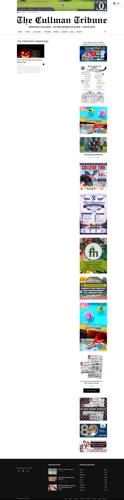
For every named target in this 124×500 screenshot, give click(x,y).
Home (18, 38)
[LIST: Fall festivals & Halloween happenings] (30, 51)
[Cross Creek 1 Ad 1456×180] (62, 5)
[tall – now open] (93, 327)
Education (75, 498)
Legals (99, 498)
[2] (93, 148)
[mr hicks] (93, 446)
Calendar (94, 498)
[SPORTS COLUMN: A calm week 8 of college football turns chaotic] (52, 488)
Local (18, 57)
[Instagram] (104, 12)
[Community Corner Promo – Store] (93, 288)
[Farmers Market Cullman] (93, 255)
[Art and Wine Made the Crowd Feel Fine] (52, 479)
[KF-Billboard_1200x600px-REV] (93, 430)
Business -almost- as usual (65, 469)
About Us (105, 498)
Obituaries (82, 498)
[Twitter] (106, 12)
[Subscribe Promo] (93, 409)
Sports (70, 498)
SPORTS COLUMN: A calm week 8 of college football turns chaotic (66, 487)
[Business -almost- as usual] (52, 471)
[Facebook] (102, 12)
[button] (105, 32)
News (66, 498)
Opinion (88, 498)
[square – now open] (93, 120)
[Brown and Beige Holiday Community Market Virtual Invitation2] (93, 84)
